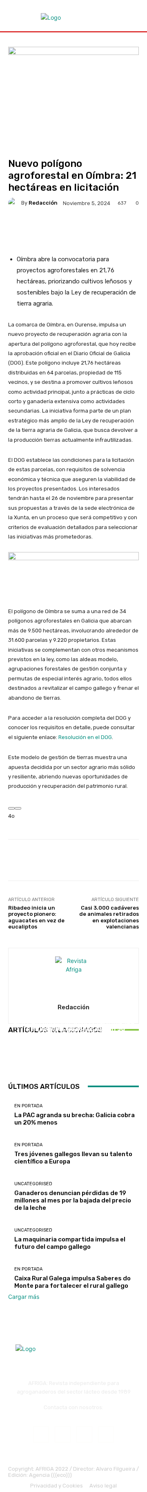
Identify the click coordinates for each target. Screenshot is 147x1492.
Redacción (43, 202)
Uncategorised (72, 1014)
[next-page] (15, 1059)
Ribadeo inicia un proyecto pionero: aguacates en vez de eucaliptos (36, 917)
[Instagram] (63, 1434)
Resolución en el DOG (85, 737)
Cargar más (23, 1296)
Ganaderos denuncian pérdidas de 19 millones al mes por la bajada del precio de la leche (74, 1033)
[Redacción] (14, 203)
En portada (28, 1106)
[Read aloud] (11, 808)
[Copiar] (18, 808)
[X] (106, 1434)
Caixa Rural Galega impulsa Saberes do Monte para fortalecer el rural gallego (72, 1282)
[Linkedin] (84, 1434)
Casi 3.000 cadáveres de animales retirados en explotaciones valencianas (109, 917)
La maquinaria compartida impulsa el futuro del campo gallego (69, 1243)
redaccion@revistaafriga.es (74, 1414)
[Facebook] (41, 1434)
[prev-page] (10, 1059)
